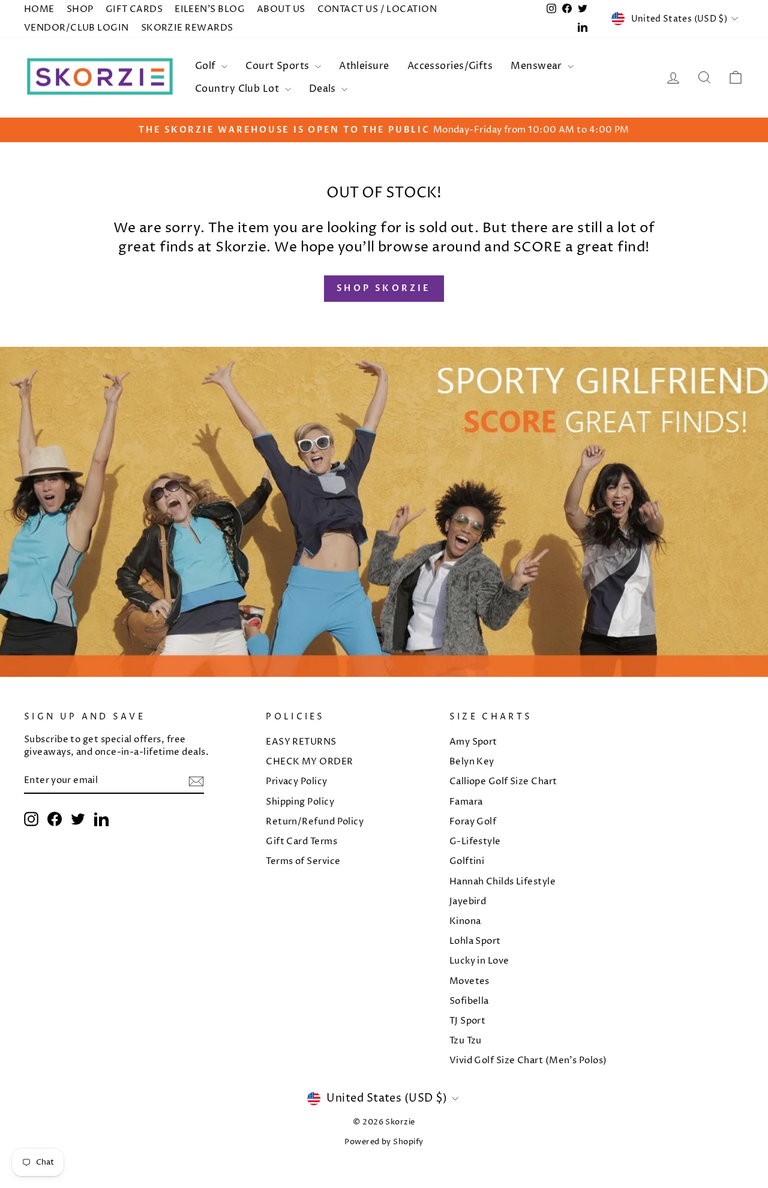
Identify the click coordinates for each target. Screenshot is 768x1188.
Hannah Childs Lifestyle (502, 881)
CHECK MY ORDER (309, 761)
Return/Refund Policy (315, 821)
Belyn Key (471, 761)
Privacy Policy (296, 781)
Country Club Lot (238, 88)
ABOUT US (281, 9)
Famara (466, 802)
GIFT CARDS (134, 9)
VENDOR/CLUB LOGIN (76, 28)
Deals (324, 88)
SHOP (80, 9)
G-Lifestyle (475, 841)
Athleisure (364, 66)
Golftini (467, 861)
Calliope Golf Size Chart (503, 781)
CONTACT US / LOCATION (377, 9)
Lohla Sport (475, 941)
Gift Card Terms (301, 841)
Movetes (469, 981)
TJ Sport (467, 1021)
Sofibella (469, 1001)
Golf (206, 66)
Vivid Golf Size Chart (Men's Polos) (528, 1060)
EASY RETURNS (301, 742)
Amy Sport (473, 742)
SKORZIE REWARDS (187, 28)
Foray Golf (473, 821)
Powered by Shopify (383, 1142)
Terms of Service (303, 861)
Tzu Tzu (465, 1040)
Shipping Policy (300, 802)
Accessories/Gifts (450, 66)
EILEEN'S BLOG (210, 9)
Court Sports (278, 66)
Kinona (465, 921)
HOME (39, 9)
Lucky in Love (479, 961)
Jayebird (468, 901)
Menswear (538, 66)
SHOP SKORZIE (384, 288)
